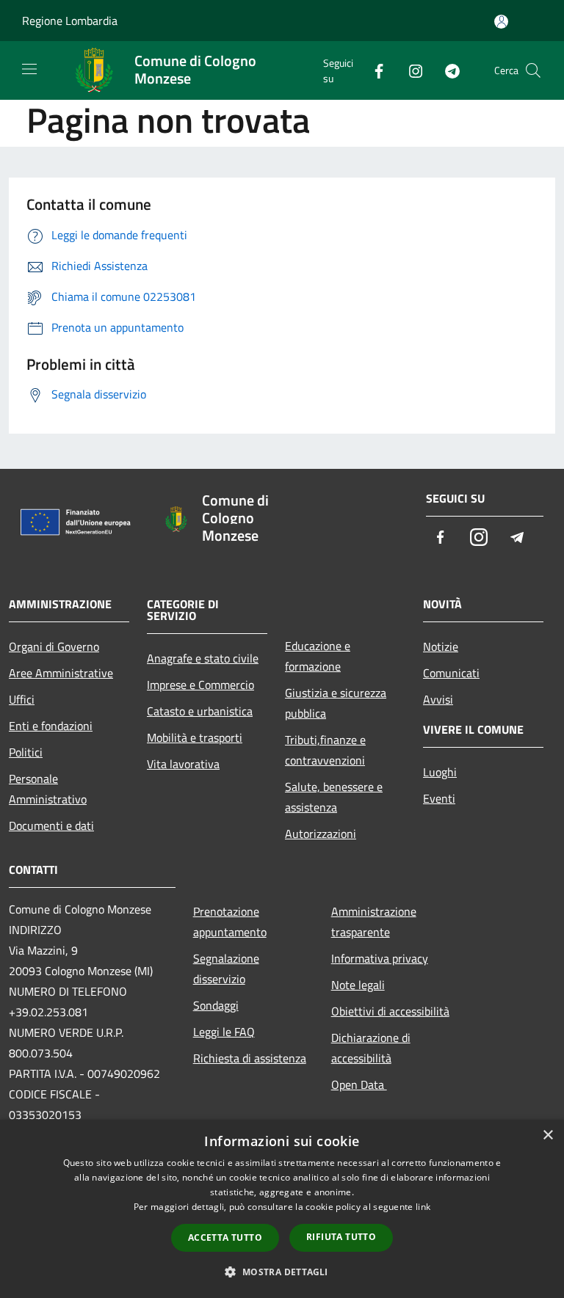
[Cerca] (533, 70)
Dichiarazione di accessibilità (371, 1048)
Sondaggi (216, 1005)
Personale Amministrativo (48, 789)
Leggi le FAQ (224, 1031)
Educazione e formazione (317, 656)
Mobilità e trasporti (194, 737)
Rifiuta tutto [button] (341, 1236)
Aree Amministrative (61, 673)
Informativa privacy (379, 958)
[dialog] (282, 1209)
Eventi (439, 798)
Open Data (359, 1084)
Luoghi (440, 772)
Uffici (22, 699)
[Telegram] (446, 70)
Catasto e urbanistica (200, 711)
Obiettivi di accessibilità (390, 1011)
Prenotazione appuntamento (230, 922)
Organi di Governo (54, 646)
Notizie (440, 646)
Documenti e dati (51, 825)
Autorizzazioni (320, 833)
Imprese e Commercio (200, 684)
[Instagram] (409, 70)
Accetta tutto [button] (225, 1237)
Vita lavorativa (183, 764)
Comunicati (451, 673)
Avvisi (438, 699)
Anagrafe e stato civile (202, 658)
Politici (26, 752)
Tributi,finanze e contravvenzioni (325, 750)
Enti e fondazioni (51, 725)
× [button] (547, 1135)
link (423, 1206)
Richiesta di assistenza (249, 1058)
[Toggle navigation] (29, 69)
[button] (282, 1271)
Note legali (358, 984)
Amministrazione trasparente (373, 922)
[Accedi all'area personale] (501, 21)
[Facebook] (373, 70)
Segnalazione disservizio (226, 968)
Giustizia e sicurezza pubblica (335, 703)
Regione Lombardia (70, 20)
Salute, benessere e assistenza (334, 797)
